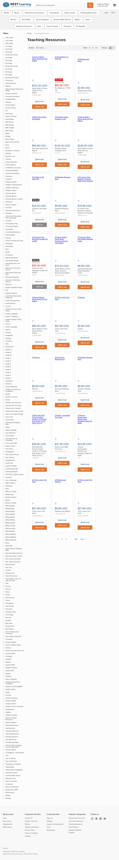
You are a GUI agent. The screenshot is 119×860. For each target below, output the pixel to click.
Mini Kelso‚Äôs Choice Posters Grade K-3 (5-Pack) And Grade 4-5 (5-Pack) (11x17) (39, 451)
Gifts (39, 26)
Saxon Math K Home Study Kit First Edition (39, 331)
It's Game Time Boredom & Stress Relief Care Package (85, 211)
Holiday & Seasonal (24, 26)
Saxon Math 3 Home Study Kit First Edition (85, 151)
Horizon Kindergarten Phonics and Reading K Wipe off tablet (85, 451)
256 (76, 539)
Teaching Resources (88, 13)
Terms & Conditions (31, 833)
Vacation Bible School (62, 19)
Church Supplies (42, 19)
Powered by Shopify (30, 854)
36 (93, 48)
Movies (14, 19)
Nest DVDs (26, 19)
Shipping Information (32, 827)
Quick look (39, 101)
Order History (7, 827)
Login (106, 12)
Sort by (31, 48)
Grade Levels (69, 13)
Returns (27, 824)
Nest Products (73, 827)
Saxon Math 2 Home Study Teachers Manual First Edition (62, 271)
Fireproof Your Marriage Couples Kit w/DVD (40, 270)
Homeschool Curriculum (35, 13)
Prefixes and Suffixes (62, 511)
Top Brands (54, 13)
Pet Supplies (81, 26)
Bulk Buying (51, 830)
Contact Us (28, 818)
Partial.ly (28, 836)
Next (82, 539)
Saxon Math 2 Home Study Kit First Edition (39, 90)
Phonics (35, 389)
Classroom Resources (76, 821)
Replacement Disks (85, 91)
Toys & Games (52, 26)
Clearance (67, 26)
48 (96, 48)
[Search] (90, 5)
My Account (7, 821)
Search (5, 848)
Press (49, 827)
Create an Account (31, 821)
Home (87, 19)
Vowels (80, 329)
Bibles (77, 19)
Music (17, 13)
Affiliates (50, 821)
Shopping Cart (7, 824)
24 (90, 48)
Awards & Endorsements (55, 824)
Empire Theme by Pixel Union (13, 854)
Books (6, 13)
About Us (50, 818)
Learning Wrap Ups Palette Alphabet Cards (85, 271)
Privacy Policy (30, 830)
